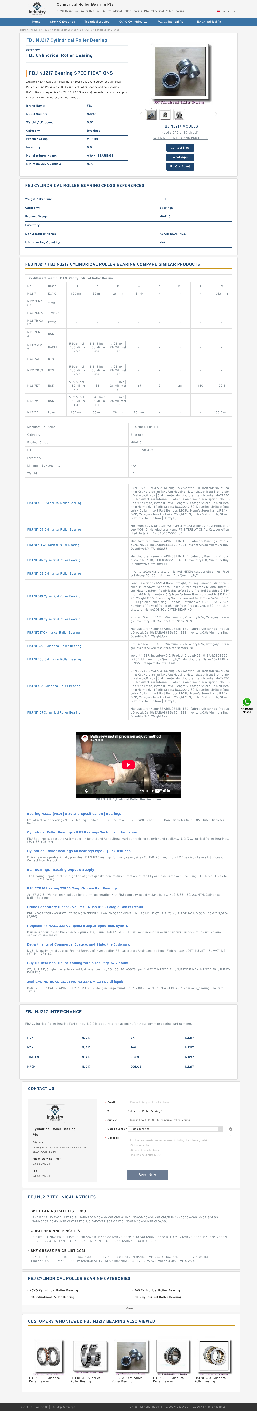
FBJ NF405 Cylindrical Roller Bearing (54, 659)
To (108, 1111)
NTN (30, 1048)
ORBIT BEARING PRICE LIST (56, 1231)
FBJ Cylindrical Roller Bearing (59, 29)
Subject (111, 1120)
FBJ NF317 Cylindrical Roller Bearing (53, 633)
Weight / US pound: (40, 122)
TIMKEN (33, 1057)
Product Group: (37, 139)
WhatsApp (180, 157)
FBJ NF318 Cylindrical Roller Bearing (53, 619)
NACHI (32, 1067)
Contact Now (180, 148)
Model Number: (37, 114)
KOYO (135, 1057)
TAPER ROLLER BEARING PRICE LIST (180, 138)
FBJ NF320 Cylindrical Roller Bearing (54, 646)
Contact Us (42, 1407)
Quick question (117, 1129)
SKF (134, 1038)
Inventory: (33, 147)
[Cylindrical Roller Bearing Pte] (37, 8)
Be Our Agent (180, 167)
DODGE (136, 1067)
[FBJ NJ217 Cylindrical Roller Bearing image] (180, 71)
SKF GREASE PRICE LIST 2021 (58, 1251)
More (129, 1308)
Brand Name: (35, 106)
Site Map (56, 1407)
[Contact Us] (247, 705)
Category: (33, 131)
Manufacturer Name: (41, 156)
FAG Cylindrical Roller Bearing (174, 22)
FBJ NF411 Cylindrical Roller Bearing (53, 545)
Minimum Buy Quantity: (43, 164)
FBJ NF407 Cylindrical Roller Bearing (53, 713)
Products (35, 29)
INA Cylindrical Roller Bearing (212, 22)
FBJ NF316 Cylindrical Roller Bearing (53, 560)
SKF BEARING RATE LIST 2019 (58, 1211)
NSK (30, 1038)
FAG (133, 1048)
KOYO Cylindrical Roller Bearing (135, 22)
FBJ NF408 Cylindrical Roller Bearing (54, 574)
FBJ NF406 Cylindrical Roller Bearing (54, 503)
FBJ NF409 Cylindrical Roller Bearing (54, 530)
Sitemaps (69, 1407)
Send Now (147, 1175)
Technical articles (96, 22)
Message (112, 1138)
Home (36, 22)
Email (110, 1103)
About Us (26, 1407)
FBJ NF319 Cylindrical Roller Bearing (53, 596)
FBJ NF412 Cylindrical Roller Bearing (53, 686)
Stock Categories (62, 22)
